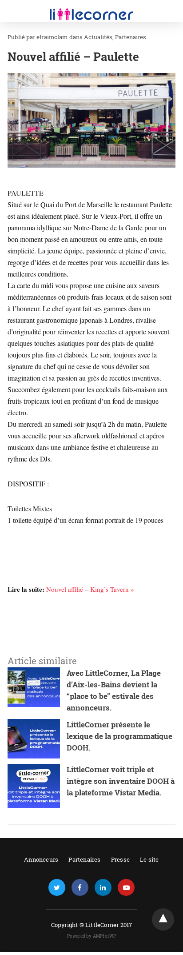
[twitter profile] (56, 887)
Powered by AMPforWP (91, 936)
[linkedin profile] (103, 887)
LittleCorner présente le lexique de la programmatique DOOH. (119, 736)
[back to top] (163, 919)
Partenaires (130, 37)
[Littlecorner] (91, 8)
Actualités (98, 37)
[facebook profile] (80, 887)
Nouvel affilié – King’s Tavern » (90, 589)
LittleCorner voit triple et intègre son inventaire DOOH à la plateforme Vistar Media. (121, 781)
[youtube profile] (126, 887)
